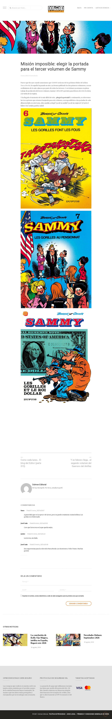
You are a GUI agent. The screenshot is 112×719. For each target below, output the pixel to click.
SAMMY (54, 83)
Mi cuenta (88, 8)
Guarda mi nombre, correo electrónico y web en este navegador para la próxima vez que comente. (53, 596)
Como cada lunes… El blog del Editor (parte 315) (31, 463)
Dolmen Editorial (39, 484)
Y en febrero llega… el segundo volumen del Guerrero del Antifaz (81, 463)
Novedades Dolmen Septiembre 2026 (93, 636)
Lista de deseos (102, 8)
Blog (79, 8)
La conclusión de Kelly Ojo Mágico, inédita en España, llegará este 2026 (39, 639)
